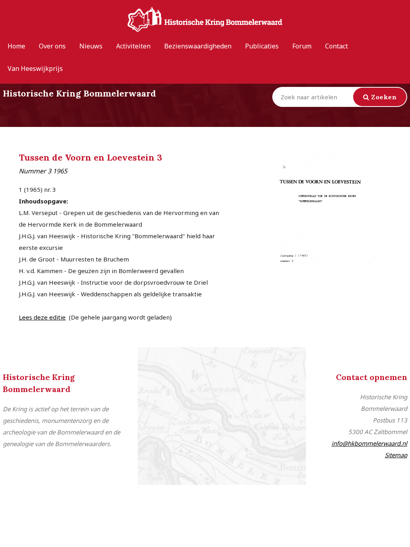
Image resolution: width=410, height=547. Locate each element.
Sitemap (396, 455)
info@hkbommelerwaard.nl (369, 443)
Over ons (52, 46)
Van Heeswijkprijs (35, 68)
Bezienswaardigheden (197, 46)
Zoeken (383, 97)
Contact (336, 46)
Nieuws (90, 46)
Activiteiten (133, 46)
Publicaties (262, 46)
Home (16, 46)
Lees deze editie (42, 317)
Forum (302, 46)
